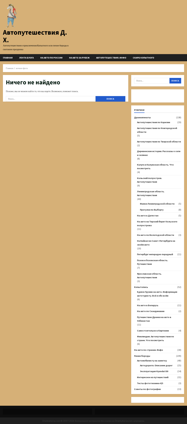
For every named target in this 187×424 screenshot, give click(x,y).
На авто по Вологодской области (155, 234)
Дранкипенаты (142, 117)
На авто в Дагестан (147, 215)
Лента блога (26, 57)
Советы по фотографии (147, 389)
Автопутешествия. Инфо (111, 57)
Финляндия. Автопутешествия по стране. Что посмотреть (155, 338)
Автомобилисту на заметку (152, 360)
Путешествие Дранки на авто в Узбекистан (154, 319)
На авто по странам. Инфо (148, 349)
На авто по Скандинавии (150, 311)
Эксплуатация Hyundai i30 (154, 371)
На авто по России (51, 57)
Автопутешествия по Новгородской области (157, 130)
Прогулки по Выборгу (151, 209)
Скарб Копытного (143, 57)
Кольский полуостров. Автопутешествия (149, 180)
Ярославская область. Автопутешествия (149, 275)
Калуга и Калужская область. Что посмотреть (155, 166)
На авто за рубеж (79, 57)
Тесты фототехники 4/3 (150, 383)
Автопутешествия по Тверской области (159, 141)
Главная (8, 57)
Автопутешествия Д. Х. (35, 36)
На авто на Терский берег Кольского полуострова (157, 223)
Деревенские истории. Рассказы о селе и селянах (158, 153)
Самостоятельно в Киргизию (153, 330)
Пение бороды (142, 355)
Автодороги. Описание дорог (156, 365)
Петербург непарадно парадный (155, 254)
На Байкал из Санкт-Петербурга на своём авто (156, 242)
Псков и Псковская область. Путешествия (152, 262)
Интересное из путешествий (152, 377)
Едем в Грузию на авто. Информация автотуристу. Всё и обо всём (157, 293)
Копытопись (141, 287)
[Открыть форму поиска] (183, 58)
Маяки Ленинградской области (157, 203)
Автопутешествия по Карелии (153, 122)
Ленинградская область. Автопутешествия (151, 193)
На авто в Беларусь (147, 305)
